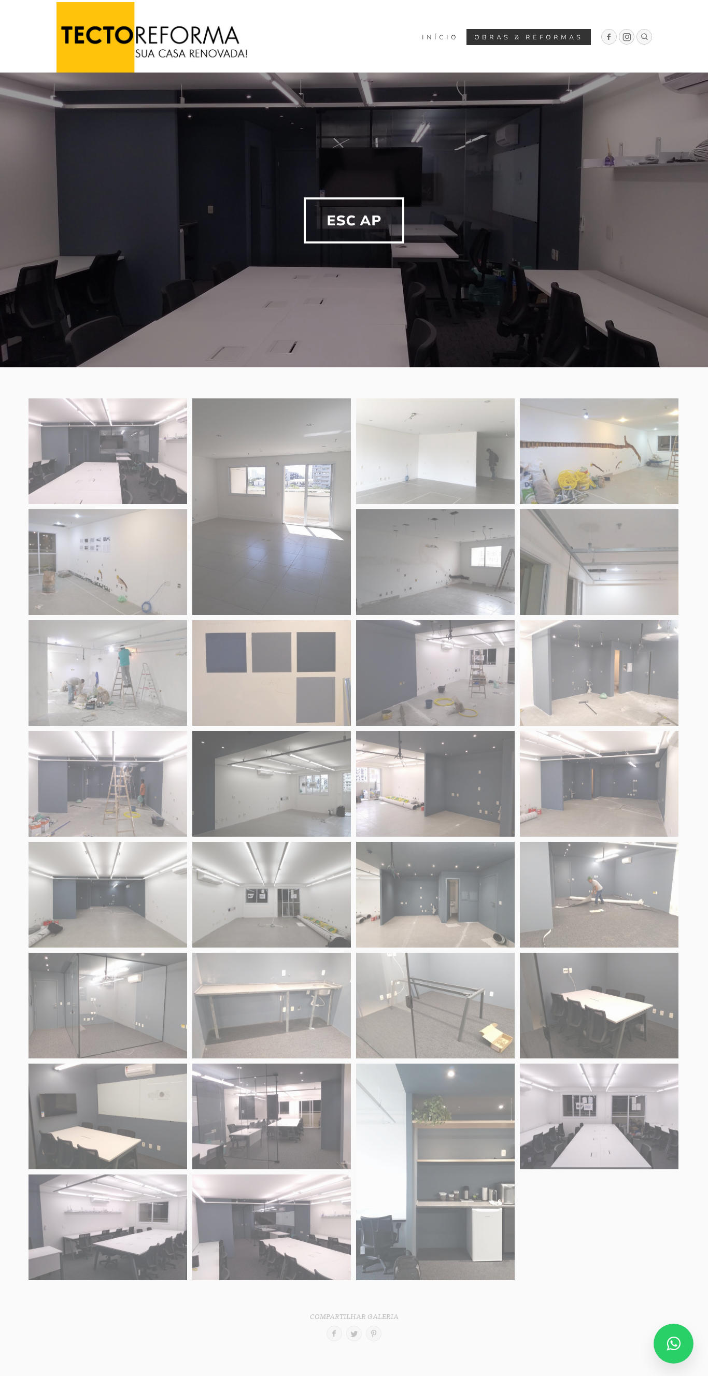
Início (440, 37)
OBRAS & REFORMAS (528, 37)
